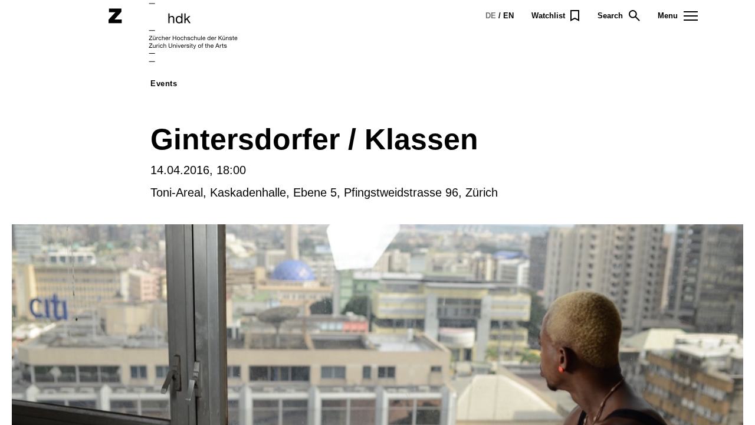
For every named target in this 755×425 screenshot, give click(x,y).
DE (490, 15)
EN (508, 15)
